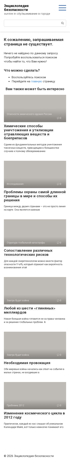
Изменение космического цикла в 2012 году (34, 415)
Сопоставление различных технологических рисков (28, 252)
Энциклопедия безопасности (16, 8)
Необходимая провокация (27, 363)
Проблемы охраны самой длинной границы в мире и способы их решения (35, 196)
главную (36, 81)
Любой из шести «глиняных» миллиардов (29, 310)
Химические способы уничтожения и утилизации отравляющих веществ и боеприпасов (28, 132)
